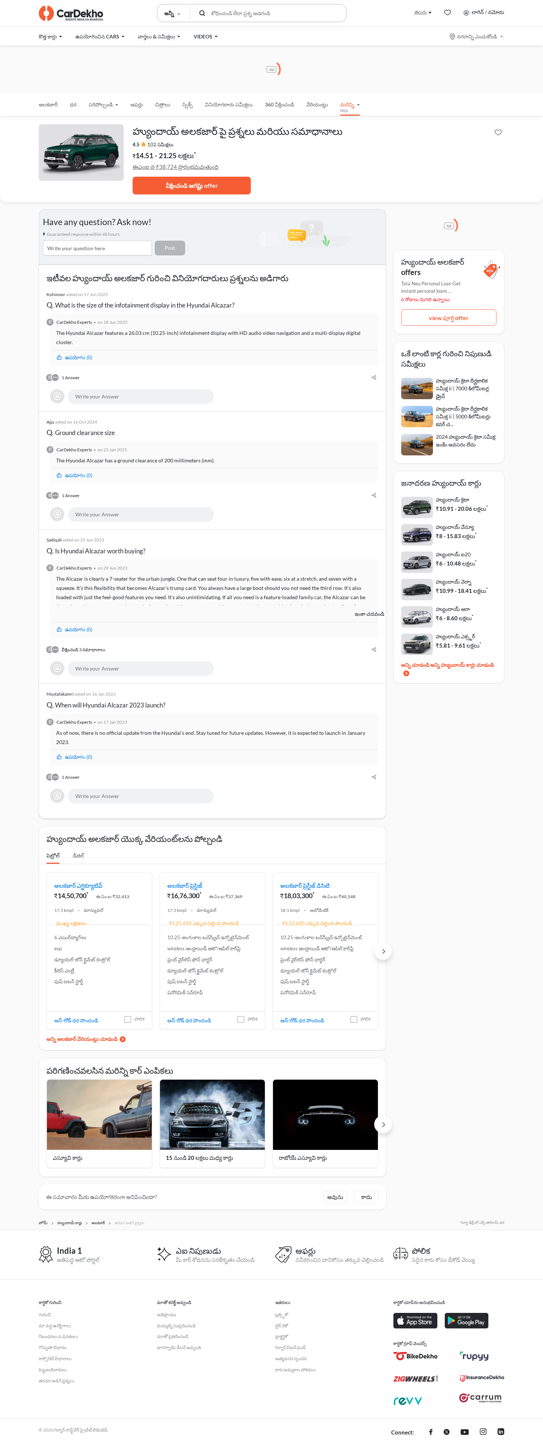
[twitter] (447, 1433)
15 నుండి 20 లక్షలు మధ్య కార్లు (199, 1157)
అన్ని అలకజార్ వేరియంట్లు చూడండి (82, 1039)
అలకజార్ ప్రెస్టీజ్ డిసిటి (304, 885)
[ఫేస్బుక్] (431, 1433)
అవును (335, 1197)
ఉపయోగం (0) (78, 357)
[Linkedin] (501, 1433)
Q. (141, 300)
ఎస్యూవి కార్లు (67, 1157)
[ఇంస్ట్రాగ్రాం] (483, 1433)
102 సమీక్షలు (160, 144)
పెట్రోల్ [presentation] (53, 855)
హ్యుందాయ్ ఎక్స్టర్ (455, 636)
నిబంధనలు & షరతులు (58, 1336)
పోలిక (139, 1019)
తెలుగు (420, 12)
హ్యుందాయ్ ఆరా (453, 609)
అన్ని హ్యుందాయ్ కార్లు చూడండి (462, 665)
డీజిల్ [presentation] (78, 855)
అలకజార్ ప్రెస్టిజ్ (184, 885)
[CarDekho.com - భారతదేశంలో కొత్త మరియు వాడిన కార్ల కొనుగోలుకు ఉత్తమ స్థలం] (71, 13)
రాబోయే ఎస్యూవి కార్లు (303, 1157)
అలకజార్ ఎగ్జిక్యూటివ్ (78, 885)
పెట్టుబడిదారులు (53, 1369)
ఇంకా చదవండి (369, 614)
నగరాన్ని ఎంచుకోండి (477, 36)
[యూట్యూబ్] (465, 1433)
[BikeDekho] (415, 1356)
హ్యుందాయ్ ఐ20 (453, 554)
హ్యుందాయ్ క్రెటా (452, 499)
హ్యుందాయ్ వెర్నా (453, 581)
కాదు (366, 1197)
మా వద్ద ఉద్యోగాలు (55, 1325)
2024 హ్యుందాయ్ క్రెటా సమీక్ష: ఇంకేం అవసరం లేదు (466, 441)
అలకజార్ (48, 104)
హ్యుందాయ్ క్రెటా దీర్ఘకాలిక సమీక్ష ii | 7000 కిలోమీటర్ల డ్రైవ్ (462, 388)
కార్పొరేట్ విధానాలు (55, 1358)
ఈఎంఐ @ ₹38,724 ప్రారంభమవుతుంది (176, 166)
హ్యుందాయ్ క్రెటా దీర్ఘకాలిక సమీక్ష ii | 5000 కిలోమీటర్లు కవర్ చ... (463, 416)
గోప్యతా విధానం (52, 1347)
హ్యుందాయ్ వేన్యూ (455, 527)
